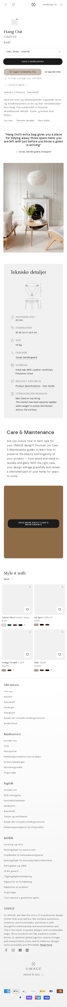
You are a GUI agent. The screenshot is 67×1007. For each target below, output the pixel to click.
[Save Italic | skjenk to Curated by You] (59, 654)
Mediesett (9, 806)
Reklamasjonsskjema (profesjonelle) (24, 827)
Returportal (10, 751)
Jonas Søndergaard (26, 357)
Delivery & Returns (14, 92)
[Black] (20, 625)
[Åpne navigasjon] (6, 4)
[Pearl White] (4, 625)
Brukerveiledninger (14, 762)
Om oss (8, 691)
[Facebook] (6, 950)
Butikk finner (11, 723)
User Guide (48, 386)
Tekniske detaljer (25, 120)
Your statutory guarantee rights (21, 898)
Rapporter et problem (16, 887)
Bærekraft (33, 92)
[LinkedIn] (27, 950)
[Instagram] (13, 950)
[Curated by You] (13, 4)
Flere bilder (44, 120)
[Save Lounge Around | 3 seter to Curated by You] (27, 654)
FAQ (6, 746)
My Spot (43, 618)
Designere (9, 713)
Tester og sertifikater (15, 817)
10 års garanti (11, 871)
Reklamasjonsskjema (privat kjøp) (22, 757)
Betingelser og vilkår (15, 866)
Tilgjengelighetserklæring (18, 876)
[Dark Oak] (47, 624)
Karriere (8, 697)
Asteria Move (16, 618)
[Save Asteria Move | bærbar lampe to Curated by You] (27, 609)
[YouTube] (20, 950)
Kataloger (9, 707)
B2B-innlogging (12, 795)
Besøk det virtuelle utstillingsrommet (24, 718)
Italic (40, 663)
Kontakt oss (10, 741)
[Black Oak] (42, 624)
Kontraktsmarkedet (14, 801)
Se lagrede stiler (53, 72)
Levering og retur (13, 844)
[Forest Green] (9, 625)
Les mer (8, 120)
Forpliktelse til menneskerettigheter (23, 855)
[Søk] (61, 4)
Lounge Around (13, 663)
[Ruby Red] (15, 625)
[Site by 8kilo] (42, 975)
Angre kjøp (10, 773)
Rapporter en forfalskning (18, 882)
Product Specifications (28, 386)
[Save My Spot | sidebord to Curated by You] (59, 609)
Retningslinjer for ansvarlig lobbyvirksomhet (28, 860)
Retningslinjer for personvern (20, 850)
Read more (46, 945)
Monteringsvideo (13, 767)
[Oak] (36, 624)
